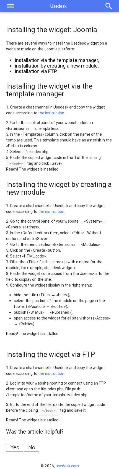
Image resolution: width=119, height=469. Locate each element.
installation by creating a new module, (57, 66)
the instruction (51, 112)
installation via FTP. (36, 71)
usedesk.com (67, 465)
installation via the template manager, (57, 60)
